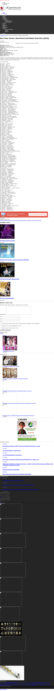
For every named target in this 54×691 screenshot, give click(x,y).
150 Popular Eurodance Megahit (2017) (9, 279)
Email (1, 318)
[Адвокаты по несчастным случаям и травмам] (11, 665)
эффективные (41, 684)
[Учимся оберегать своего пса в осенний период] (11, 591)
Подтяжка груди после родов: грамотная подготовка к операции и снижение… (19, 403)
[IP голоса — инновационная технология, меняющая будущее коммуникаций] (11, 562)
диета (15, 683)
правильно (48, 683)
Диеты (4, 16)
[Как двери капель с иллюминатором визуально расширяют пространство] (10, 414)
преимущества (5, 684)
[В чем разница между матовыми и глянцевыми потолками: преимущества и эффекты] (13, 547)
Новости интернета (9, 29)
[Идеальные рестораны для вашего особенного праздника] (10, 377)
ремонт (22, 684)
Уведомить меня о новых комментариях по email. (11, 325)
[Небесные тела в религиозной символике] (11, 635)
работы (20, 684)
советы (34, 684)
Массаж (6, 19)
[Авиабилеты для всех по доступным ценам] (10, 532)
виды (1, 683)
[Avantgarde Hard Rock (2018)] (7, 238)
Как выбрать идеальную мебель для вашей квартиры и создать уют (17, 390)
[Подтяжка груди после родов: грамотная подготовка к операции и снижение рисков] (10, 402)
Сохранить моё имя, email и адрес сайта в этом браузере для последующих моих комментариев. (21, 323)
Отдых (4, 26)
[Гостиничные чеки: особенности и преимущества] (13, 650)
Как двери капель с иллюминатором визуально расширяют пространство (18, 415)
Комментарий (3, 314)
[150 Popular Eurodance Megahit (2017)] (7, 276)
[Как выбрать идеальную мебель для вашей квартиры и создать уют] (10, 389)
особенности (40, 683)
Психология (5, 27)
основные (32, 683)
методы (24, 682)
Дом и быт (5, 17)
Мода (4, 24)
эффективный (47, 684)
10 (0, 496)
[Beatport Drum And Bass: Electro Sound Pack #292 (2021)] (7, 257)
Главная (4, 15)
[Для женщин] (10, 10)
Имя (1, 316)
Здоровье (4, 18)
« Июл (1, 502)
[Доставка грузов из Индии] (13, 576)
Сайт (1, 321)
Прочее (4, 28)
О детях (4, 23)
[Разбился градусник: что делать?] (12, 679)
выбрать (9, 683)
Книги (6, 30)
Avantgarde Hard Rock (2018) (7, 240)
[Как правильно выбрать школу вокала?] (10, 365)
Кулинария (5, 25)
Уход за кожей (8, 22)
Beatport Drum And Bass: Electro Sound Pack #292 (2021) (14, 259)
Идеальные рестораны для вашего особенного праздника (15, 378)
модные (28, 682)
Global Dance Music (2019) (8, 351)
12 (3, 496)
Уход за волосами (8, 21)
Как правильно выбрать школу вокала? (11, 366)
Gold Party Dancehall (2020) (7, 298)
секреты (30, 684)
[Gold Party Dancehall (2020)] (5, 296)
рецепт (25, 684)
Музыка (6, 31)
